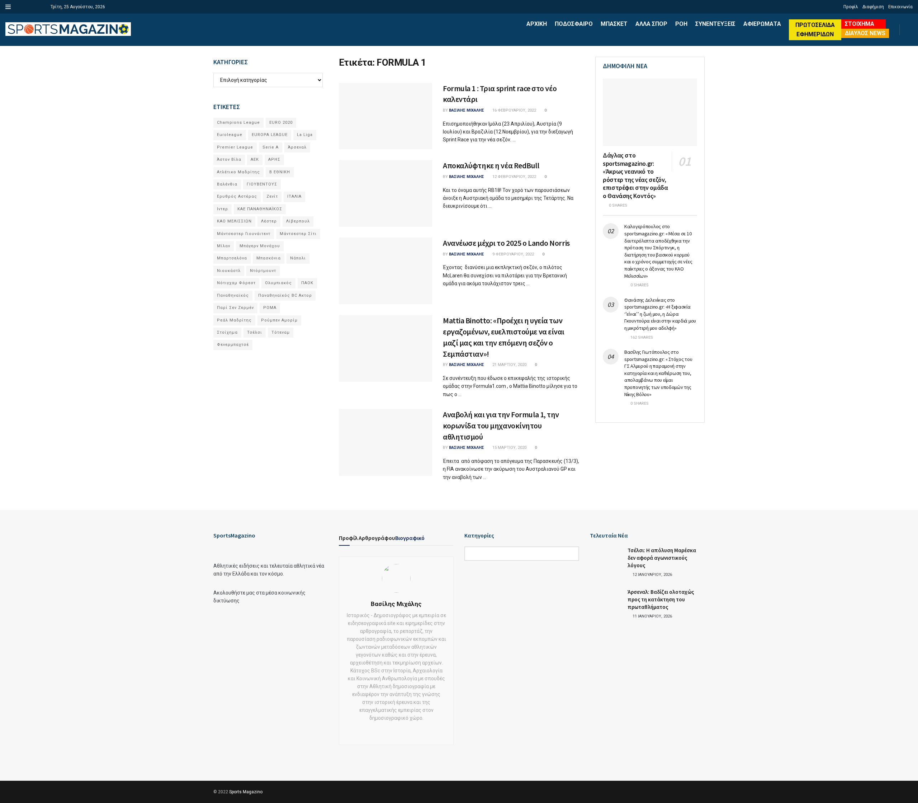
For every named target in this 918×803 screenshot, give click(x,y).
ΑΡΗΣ (274, 159)
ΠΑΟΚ (307, 283)
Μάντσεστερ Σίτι (298, 233)
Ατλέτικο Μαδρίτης (238, 172)
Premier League (235, 147)
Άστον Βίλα (229, 159)
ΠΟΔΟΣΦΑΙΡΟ (574, 23)
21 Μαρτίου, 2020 (508, 364)
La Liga (305, 134)
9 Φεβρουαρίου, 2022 (512, 254)
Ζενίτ (272, 196)
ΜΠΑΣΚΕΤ (614, 23)
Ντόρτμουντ (263, 270)
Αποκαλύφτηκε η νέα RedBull (491, 165)
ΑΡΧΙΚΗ (536, 23)
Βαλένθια (227, 184)
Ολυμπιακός (278, 283)
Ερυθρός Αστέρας (237, 196)
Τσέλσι (254, 332)
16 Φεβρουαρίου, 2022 (513, 110)
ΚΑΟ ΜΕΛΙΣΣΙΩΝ (234, 221)
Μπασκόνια (268, 258)
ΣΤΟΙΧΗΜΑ (859, 23)
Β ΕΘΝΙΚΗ (279, 172)
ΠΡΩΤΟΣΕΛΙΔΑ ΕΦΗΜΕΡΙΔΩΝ (815, 30)
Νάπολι (298, 258)
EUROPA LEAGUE (270, 134)
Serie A (270, 147)
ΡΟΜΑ (269, 307)
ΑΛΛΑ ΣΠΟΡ (651, 23)
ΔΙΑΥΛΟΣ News (865, 33)
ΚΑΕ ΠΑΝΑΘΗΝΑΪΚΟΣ (259, 209)
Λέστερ (269, 221)
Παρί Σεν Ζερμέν (235, 307)
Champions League (238, 122)
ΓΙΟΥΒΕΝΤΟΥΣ (262, 184)
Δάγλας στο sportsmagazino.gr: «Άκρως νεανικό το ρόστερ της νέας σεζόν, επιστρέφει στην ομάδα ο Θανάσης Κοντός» (635, 175)
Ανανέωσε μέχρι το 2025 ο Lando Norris (506, 243)
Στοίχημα (227, 332)
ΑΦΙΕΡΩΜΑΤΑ (762, 23)
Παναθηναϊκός (233, 295)
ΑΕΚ (255, 159)
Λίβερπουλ (298, 221)
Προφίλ (850, 6)
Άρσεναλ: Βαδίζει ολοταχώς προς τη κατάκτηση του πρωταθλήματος (661, 599)
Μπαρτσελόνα (232, 258)
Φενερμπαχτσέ (233, 344)
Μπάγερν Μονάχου (260, 246)
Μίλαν (223, 246)
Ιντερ (222, 209)
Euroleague (229, 134)
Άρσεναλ (297, 147)
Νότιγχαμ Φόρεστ (236, 283)
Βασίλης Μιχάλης (466, 110)
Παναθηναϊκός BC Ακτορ (285, 295)
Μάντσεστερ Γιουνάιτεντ (243, 233)
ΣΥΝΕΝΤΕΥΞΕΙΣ (715, 23)
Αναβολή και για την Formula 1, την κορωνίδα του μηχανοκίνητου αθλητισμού (501, 425)
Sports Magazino (245, 791)
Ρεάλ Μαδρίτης (234, 320)
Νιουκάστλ (229, 270)
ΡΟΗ (681, 23)
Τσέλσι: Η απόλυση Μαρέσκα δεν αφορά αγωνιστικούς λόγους (662, 558)
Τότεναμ (280, 332)
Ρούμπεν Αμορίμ (279, 320)
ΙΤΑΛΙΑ (294, 196)
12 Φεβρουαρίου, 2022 (513, 176)
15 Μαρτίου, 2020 (508, 447)
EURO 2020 (281, 122)
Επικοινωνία (900, 6)
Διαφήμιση (873, 6)
